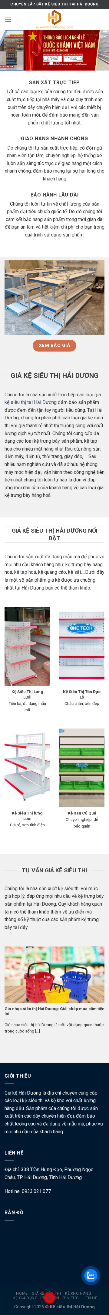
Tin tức (70, 1298)
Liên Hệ (90, 1298)
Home (22, 1293)
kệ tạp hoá (25, 572)
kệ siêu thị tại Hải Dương (31, 402)
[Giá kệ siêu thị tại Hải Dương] (54, 19)
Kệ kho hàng (78, 1293)
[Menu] (8, 19)
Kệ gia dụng (25, 1298)
